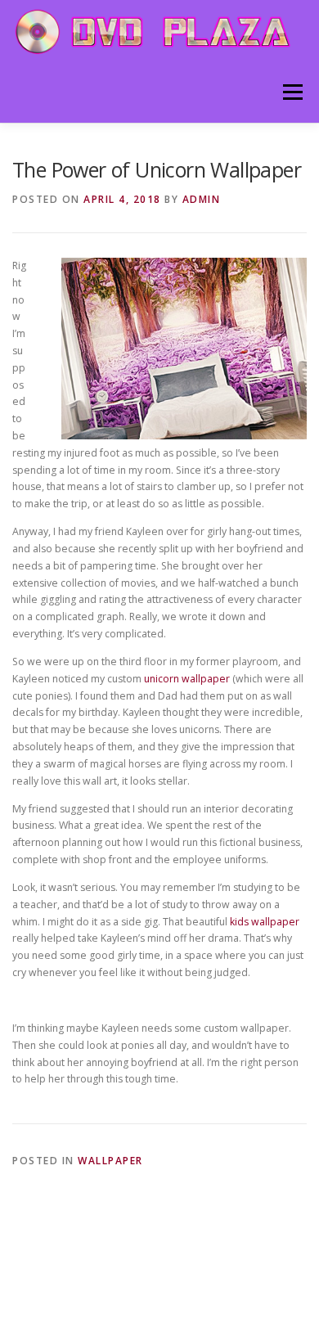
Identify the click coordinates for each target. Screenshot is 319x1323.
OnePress (214, 1265)
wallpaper (110, 1161)
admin (201, 199)
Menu (291, 92)
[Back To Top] (160, 1227)
